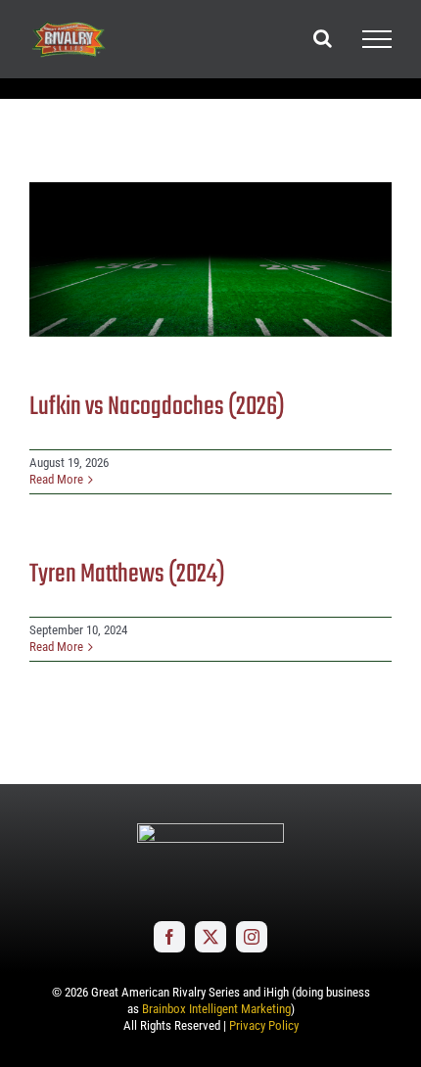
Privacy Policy (264, 1025)
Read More (56, 479)
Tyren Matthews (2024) (127, 574)
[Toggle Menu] (377, 39)
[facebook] (169, 936)
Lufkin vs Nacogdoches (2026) (157, 407)
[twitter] (210, 936)
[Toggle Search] (322, 38)
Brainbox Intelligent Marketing (216, 1008)
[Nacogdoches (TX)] (210, 259)
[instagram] (251, 936)
